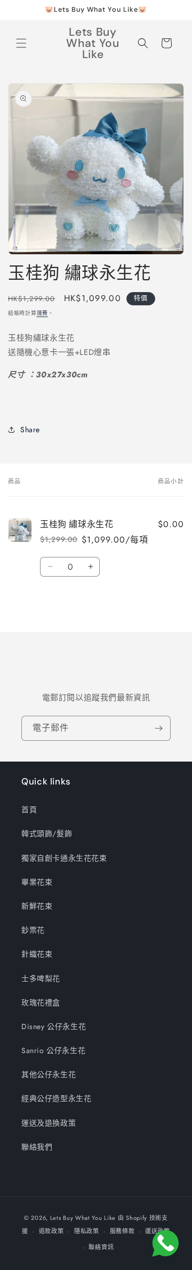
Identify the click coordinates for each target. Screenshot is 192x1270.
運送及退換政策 (48, 1123)
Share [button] (30, 429)
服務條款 (122, 1231)
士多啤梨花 (40, 978)
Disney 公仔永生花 (53, 1026)
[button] (21, 43)
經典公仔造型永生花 (56, 1098)
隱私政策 (86, 1231)
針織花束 (36, 954)
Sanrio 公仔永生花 (53, 1050)
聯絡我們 (36, 1147)
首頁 (29, 809)
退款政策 (51, 1231)
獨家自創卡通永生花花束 (64, 858)
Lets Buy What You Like (83, 1218)
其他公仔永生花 (48, 1074)
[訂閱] (158, 728)
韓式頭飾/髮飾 (46, 833)
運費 (42, 313)
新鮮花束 (36, 906)
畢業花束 (36, 882)
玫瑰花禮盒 (40, 1002)
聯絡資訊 (101, 1247)
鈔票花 (33, 930)
